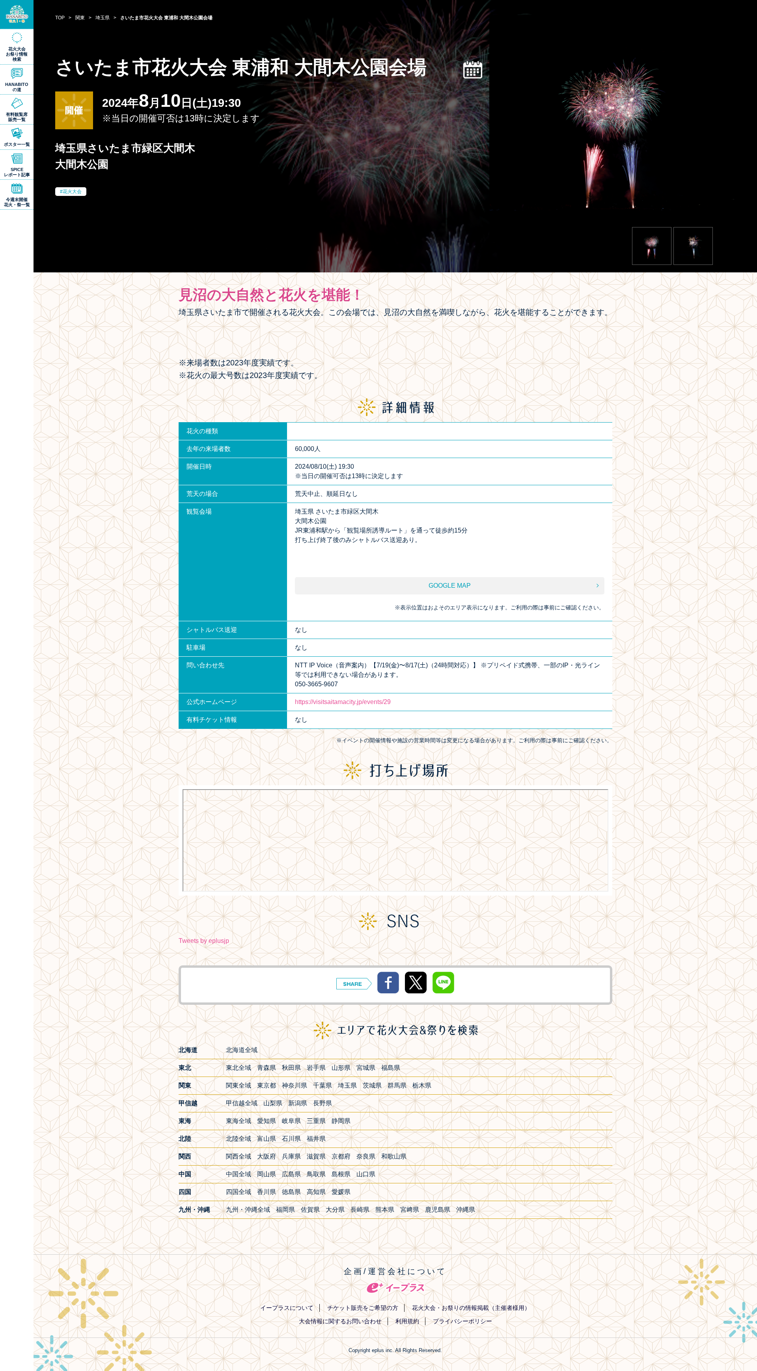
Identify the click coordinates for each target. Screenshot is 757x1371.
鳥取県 (316, 1174)
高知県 (316, 1191)
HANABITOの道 (16, 87)
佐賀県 (310, 1209)
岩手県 (316, 1067)
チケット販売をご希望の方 (362, 1307)
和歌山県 (393, 1156)
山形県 (341, 1067)
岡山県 (266, 1174)
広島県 (291, 1174)
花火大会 (72, 191)
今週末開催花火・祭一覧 (17, 202)
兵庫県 (291, 1156)
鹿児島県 (437, 1209)
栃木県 (421, 1085)
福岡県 (285, 1209)
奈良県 (365, 1156)
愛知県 (266, 1121)
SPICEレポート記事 (17, 172)
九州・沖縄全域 (248, 1209)
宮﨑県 (409, 1209)
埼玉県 (347, 1085)
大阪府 (266, 1156)
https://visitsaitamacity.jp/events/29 (343, 702)
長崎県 (360, 1209)
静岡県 (341, 1121)
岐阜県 (291, 1121)
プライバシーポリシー (462, 1321)
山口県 (365, 1174)
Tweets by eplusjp (204, 940)
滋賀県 (316, 1156)
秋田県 (291, 1067)
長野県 (322, 1103)
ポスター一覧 (17, 144)
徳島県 (291, 1191)
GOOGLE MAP (450, 585)
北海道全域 (241, 1050)
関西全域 (238, 1156)
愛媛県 (341, 1191)
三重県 (316, 1121)
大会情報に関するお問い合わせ (340, 1321)
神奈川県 (294, 1085)
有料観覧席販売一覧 (17, 117)
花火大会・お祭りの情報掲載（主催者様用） (471, 1307)
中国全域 (238, 1174)
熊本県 (384, 1209)
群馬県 (397, 1085)
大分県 (335, 1209)
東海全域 (238, 1121)
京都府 (341, 1156)
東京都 (266, 1085)
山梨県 (272, 1103)
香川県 (266, 1191)
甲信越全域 (241, 1103)
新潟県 (297, 1103)
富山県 (266, 1138)
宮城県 (365, 1067)
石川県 (291, 1138)
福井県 (316, 1138)
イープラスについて (286, 1307)
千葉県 (322, 1085)
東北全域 (238, 1067)
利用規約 (407, 1321)
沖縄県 (465, 1209)
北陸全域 (238, 1138)
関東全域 (238, 1085)
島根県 (341, 1174)
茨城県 (372, 1085)
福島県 (390, 1067)
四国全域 (238, 1191)
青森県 (266, 1067)
